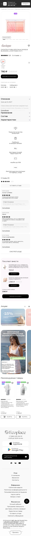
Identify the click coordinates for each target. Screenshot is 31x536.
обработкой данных (11, 522)
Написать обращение (15, 516)
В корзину (14, 273)
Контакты (15, 480)
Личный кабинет (15, 504)
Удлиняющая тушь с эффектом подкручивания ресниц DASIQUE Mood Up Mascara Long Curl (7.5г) (18, 266)
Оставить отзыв (15, 185)
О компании (15, 475)
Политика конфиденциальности (15, 490)
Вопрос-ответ (15, 496)
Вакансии (15, 477)
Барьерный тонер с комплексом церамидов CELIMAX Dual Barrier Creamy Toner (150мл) (22, 404)
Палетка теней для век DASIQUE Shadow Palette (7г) (18, 278)
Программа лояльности (15, 506)
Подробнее (6, 208)
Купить (9, 416)
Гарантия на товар (15, 511)
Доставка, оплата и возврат (15, 509)
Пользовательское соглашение (15, 492)
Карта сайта (15, 494)
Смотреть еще (15, 251)
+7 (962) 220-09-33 (15, 436)
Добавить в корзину (9, 76)
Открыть (26, 3)
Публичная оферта (15, 487)
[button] (4, 39)
